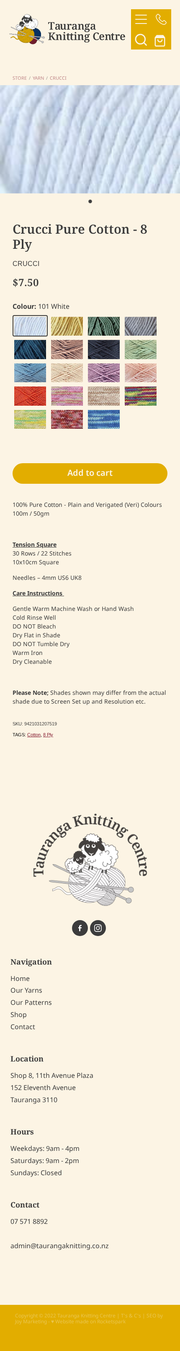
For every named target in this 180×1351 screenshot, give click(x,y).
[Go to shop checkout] (161, 39)
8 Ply (48, 734)
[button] (141, 39)
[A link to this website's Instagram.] (98, 928)
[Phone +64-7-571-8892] (161, 19)
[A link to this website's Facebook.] (80, 928)
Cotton (34, 734)
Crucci (58, 78)
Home (20, 978)
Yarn (38, 78)
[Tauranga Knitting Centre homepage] (70, 29)
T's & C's (131, 1316)
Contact (22, 1027)
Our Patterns (31, 1002)
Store (20, 78)
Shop (18, 1014)
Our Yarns (26, 990)
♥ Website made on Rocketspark (88, 1322)
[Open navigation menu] (141, 19)
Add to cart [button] (90, 473)
